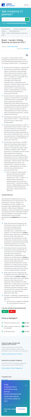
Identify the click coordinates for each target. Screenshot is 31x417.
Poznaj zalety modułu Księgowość (12, 368)
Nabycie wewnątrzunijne (11, 323)
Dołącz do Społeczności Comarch (12, 354)
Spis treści (5, 379)
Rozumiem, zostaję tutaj (10, 410)
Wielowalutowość (12, 46)
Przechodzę (21, 409)
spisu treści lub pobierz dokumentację (16, 23)
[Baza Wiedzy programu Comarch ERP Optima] (8, 5)
